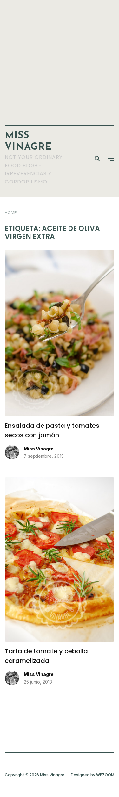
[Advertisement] (59, 59)
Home (11, 212)
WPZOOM (105, 775)
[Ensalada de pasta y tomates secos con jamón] (59, 254)
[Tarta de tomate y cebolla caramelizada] (59, 481)
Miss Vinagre (39, 448)
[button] (111, 158)
